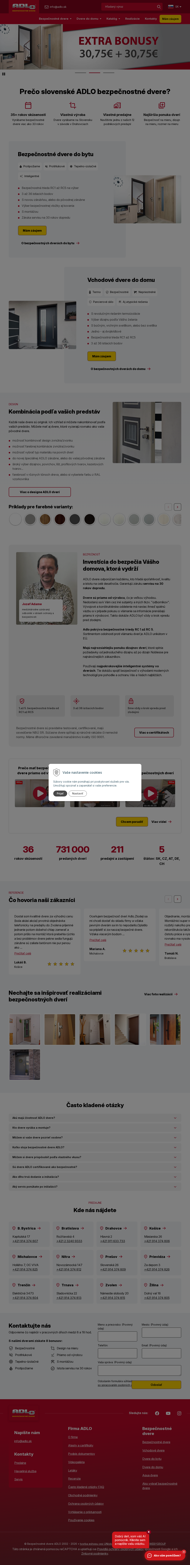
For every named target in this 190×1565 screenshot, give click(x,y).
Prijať (60, 793)
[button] (184, 1552)
